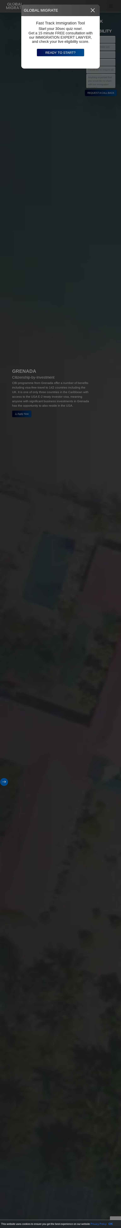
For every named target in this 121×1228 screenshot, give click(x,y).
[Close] (92, 10)
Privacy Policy (99, 1224)
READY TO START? (60, 52)
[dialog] (60, 614)
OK (110, 1223)
